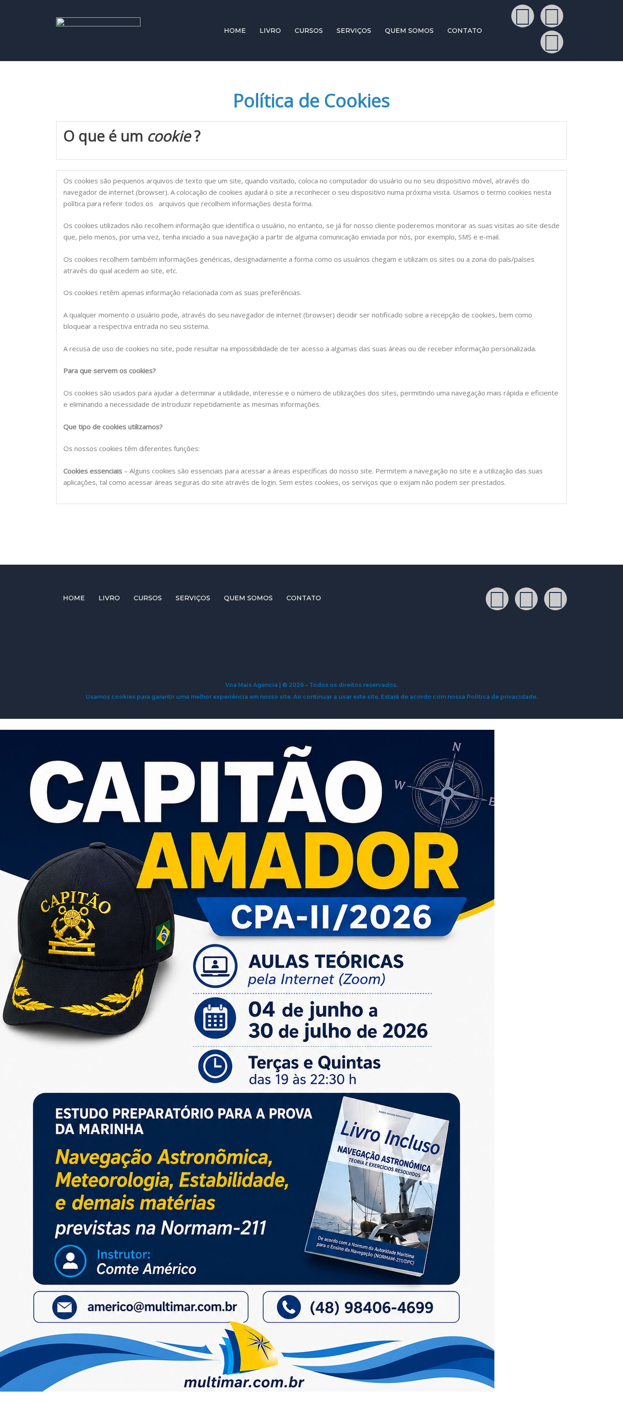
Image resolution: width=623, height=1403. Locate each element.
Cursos (309, 30)
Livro (270, 30)
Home (235, 30)
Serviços (354, 30)
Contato (464, 30)
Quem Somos (409, 30)
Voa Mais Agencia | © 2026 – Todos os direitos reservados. (311, 684)
